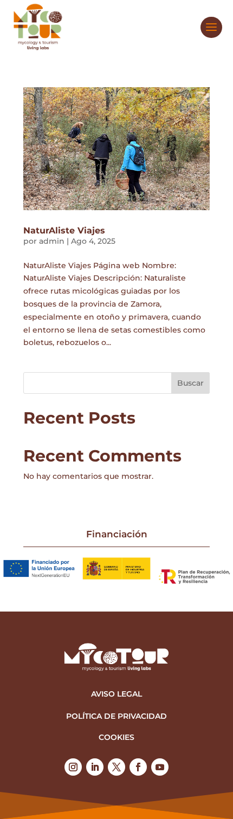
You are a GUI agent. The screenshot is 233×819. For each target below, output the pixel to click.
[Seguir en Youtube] (160, 767)
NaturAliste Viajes (64, 230)
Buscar (190, 383)
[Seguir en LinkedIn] (94, 767)
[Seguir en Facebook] (138, 767)
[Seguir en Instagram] (73, 767)
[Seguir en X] (116, 767)
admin (51, 241)
